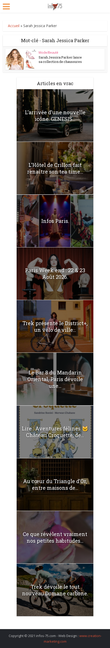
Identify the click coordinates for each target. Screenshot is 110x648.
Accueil (13, 25)
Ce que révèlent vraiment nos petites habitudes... (55, 537)
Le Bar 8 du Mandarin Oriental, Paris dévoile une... (55, 379)
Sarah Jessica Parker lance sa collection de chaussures (60, 59)
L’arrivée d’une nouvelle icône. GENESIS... (55, 115)
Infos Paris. (55, 221)
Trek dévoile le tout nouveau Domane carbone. (55, 590)
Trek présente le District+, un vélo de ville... (55, 326)
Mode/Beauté (48, 52)
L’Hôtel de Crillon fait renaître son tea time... (55, 168)
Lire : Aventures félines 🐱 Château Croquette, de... (55, 431)
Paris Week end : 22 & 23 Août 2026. (55, 273)
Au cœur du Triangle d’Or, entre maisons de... (55, 484)
